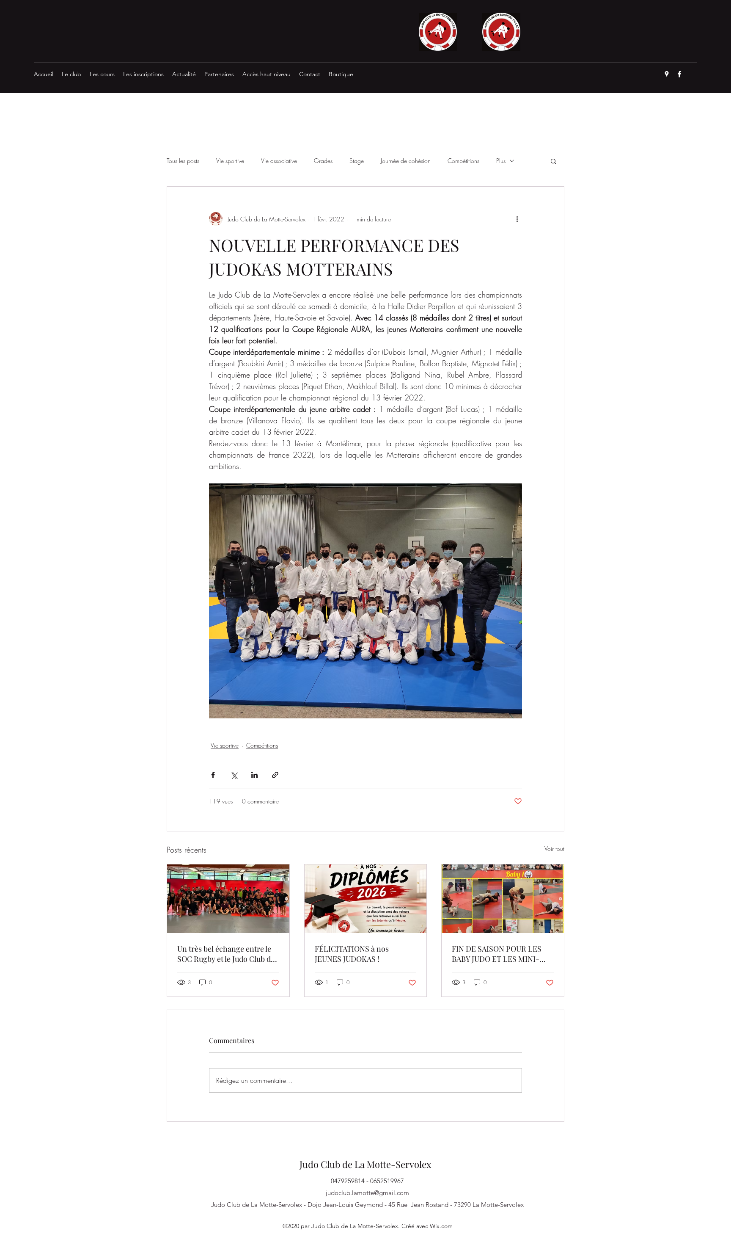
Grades (323, 161)
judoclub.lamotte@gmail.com (367, 1193)
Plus (501, 161)
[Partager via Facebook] (213, 775)
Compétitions (463, 161)
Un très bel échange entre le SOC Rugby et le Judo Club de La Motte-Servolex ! (226, 954)
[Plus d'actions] (517, 219)
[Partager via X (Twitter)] (234, 775)
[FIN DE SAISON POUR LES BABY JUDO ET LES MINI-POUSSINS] (503, 898)
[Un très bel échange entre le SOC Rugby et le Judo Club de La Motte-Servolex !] (228, 898)
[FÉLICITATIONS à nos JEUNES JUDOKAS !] (366, 898)
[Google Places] (666, 74)
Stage (356, 161)
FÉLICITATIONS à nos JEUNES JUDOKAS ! (352, 954)
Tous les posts (183, 161)
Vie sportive (230, 161)
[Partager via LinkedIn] (254, 775)
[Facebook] (679, 74)
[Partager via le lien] (275, 775)
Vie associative (279, 161)
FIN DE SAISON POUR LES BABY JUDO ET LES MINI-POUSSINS (496, 954)
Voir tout (554, 849)
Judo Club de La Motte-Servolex (365, 1164)
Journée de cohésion (406, 161)
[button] (554, 160)
